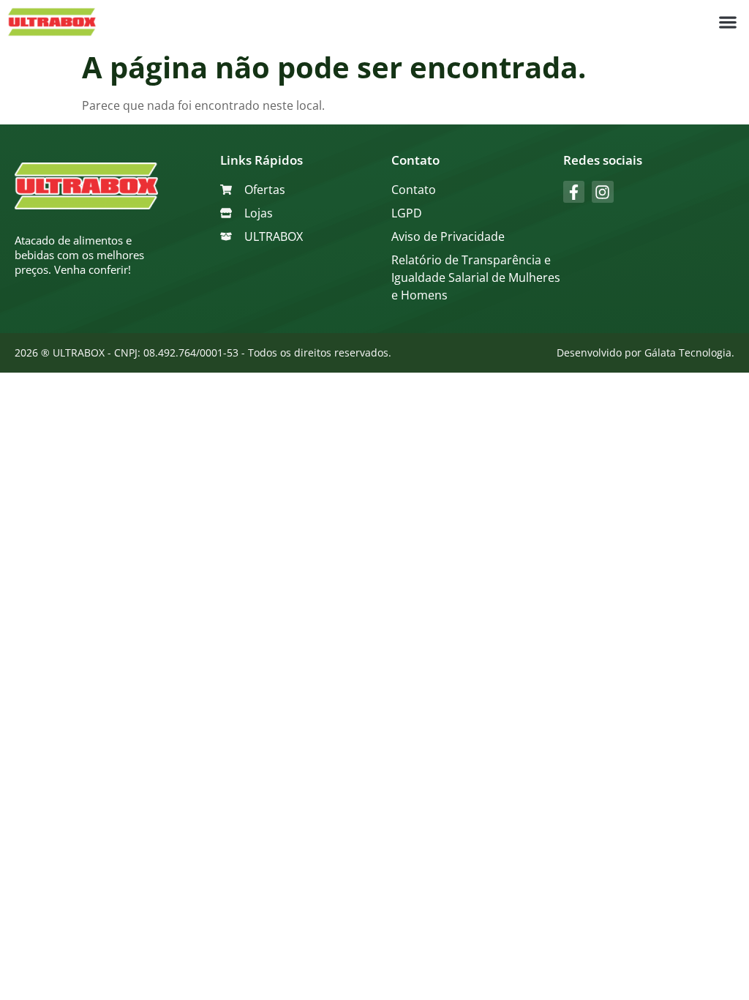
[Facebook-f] (573, 191)
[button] (727, 22)
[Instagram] (602, 191)
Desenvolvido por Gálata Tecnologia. (645, 352)
